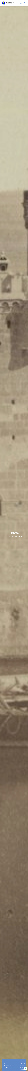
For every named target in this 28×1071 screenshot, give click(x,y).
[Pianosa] (8, 3)
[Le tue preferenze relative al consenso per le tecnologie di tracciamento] (25, 1068)
